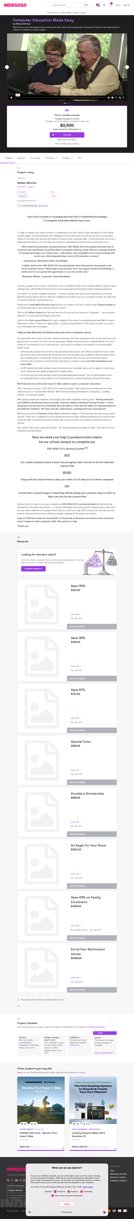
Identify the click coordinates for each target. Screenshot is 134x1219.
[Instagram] (20, 1180)
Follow (67, 135)
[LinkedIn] (24, 1180)
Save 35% (78, 586)
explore (81, 1072)
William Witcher (22, 24)
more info (21, 187)
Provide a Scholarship (87, 794)
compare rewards (33, 569)
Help (81, 1027)
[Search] (51, 5)
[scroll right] (127, 67)
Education (22, 196)
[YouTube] (16, 1180)
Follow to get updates (104, 1053)
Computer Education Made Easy (43, 20)
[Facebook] (8, 1180)
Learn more (30, 1048)
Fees (112, 1170)
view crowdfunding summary (67, 144)
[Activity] (110, 5)
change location (79, 12)
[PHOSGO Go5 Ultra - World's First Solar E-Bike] (41, 1100)
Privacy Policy (13, 1211)
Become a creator (118, 1177)
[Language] (98, 5)
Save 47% (78, 690)
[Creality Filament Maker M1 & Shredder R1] (93, 1100)
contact (30, 187)
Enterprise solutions (118, 1180)
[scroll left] (7, 67)
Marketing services (118, 1174)
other (54, 196)
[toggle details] (64, 1150)
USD (86, 5)
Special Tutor (81, 742)
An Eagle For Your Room (88, 845)
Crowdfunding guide (96, 1027)
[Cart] (104, 5)
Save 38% (78, 638)
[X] (12, 1180)
